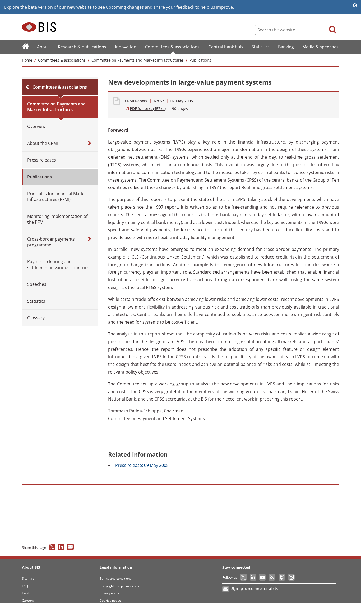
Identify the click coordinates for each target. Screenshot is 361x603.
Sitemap (28, 578)
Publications (200, 60)
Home (27, 60)
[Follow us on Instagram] (291, 577)
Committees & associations (62, 60)
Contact (27, 593)
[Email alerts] (226, 589)
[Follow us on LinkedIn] (253, 577)
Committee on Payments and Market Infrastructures (137, 60)
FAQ (25, 586)
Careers (28, 600)
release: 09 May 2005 (142, 465)
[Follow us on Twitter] (244, 577)
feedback (185, 7)
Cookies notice (110, 600)
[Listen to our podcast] (281, 577)
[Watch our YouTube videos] (263, 577)
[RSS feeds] (272, 577)
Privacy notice (110, 593)
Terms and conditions (115, 578)
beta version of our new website (60, 7)
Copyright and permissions (119, 586)
